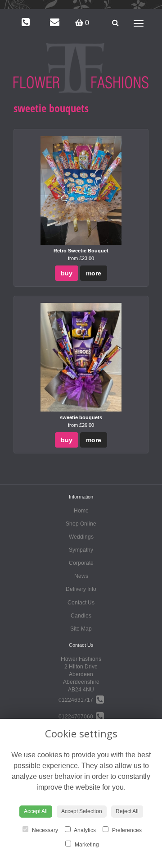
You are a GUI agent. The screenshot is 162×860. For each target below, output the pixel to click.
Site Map (81, 629)
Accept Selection (81, 811)
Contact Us (81, 602)
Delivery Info (81, 589)
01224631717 (77, 700)
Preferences (126, 830)
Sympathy (81, 550)
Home (81, 511)
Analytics (84, 830)
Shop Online (81, 524)
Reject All (127, 811)
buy (66, 273)
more (93, 273)
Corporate (81, 563)
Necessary (44, 830)
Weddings (81, 537)
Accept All (36, 811)
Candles (81, 616)
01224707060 (77, 717)
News (81, 576)
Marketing (86, 845)
